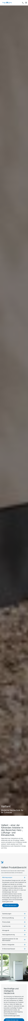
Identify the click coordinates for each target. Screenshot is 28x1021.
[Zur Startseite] (8, 3)
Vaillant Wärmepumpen (10, 905)
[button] (26, 2)
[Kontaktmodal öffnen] (22, 2)
